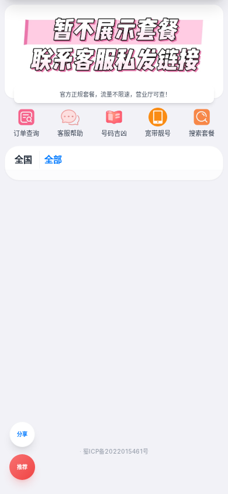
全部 (53, 159)
